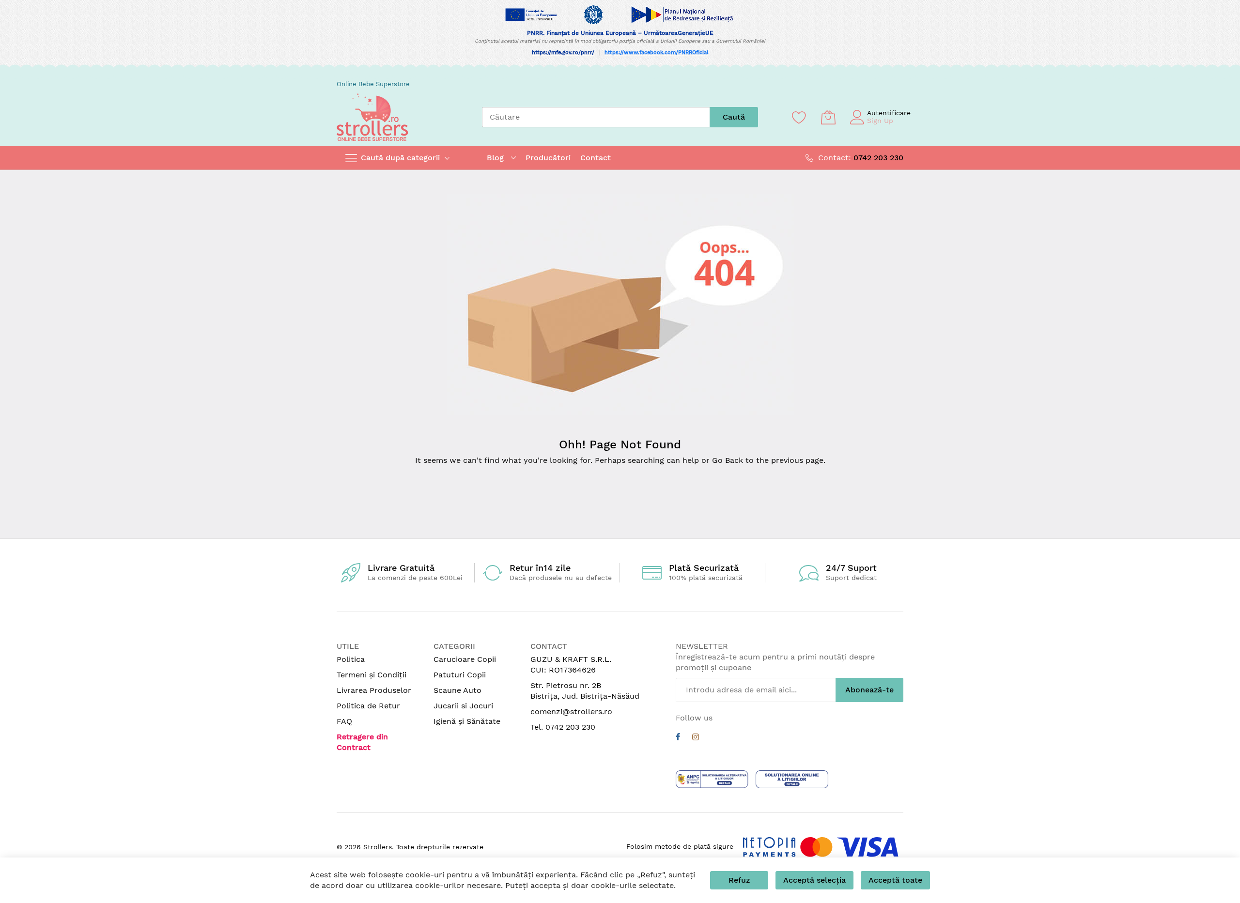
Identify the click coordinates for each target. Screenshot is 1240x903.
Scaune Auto (457, 690)
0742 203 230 (878, 157)
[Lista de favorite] (799, 117)
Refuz (739, 880)
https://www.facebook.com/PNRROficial (656, 52)
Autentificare (889, 113)
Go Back (727, 460)
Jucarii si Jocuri (463, 705)
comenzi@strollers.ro (571, 711)
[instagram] (695, 738)
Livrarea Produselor (374, 690)
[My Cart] (828, 117)
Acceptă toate (895, 880)
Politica (351, 659)
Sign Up (880, 120)
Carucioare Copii (465, 659)
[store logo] (372, 117)
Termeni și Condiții (371, 674)
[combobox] (596, 117)
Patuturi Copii (460, 674)
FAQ (344, 721)
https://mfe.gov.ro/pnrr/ (563, 52)
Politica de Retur (368, 705)
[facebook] (678, 738)
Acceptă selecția (814, 880)
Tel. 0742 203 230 (562, 727)
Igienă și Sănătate (467, 721)
